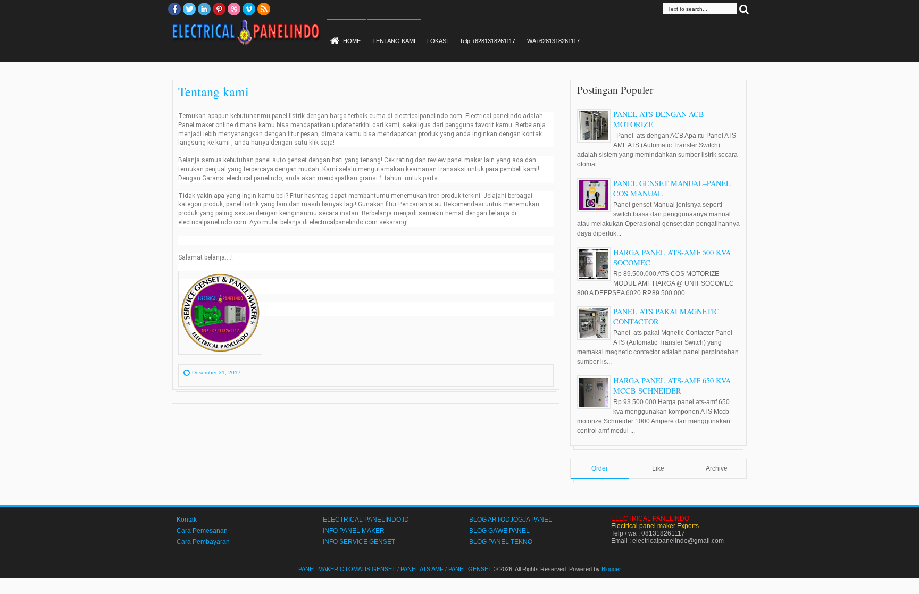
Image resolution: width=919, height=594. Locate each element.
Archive (717, 468)
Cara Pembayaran (203, 542)
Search (744, 8)
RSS (263, 9)
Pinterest (219, 9)
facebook (174, 9)
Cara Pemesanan (202, 530)
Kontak (187, 519)
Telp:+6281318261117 (487, 41)
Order (599, 468)
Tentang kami (213, 91)
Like (658, 468)
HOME (352, 41)
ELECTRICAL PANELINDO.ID (366, 519)
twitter (189, 9)
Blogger (611, 569)
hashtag (316, 195)
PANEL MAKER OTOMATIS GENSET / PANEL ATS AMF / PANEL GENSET (395, 569)
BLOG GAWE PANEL (499, 530)
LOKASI (437, 41)
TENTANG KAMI (393, 41)
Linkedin (204, 9)
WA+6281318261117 (553, 41)
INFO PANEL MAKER (354, 530)
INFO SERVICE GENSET (359, 542)
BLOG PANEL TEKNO (500, 542)
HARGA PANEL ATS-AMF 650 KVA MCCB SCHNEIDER (672, 385)
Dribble (234, 9)
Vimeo (249, 9)
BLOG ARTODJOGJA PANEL (510, 519)
